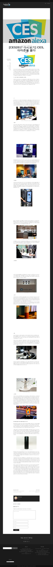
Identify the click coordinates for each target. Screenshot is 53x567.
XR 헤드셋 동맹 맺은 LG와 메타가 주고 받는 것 (26, 549)
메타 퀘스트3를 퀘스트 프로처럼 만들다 (26, 550)
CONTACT (48, 3)
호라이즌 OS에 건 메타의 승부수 (26, 548)
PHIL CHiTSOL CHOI (17, 499)
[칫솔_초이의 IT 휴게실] (7, 5)
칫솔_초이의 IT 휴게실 (26, 537)
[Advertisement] (26, 13)
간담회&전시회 (29, 45)
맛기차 (37, 551)
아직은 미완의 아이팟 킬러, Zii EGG (43, 550)
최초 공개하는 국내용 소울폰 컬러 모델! (43, 554)
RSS (45, 3)
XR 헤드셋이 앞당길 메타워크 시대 (26, 553)
